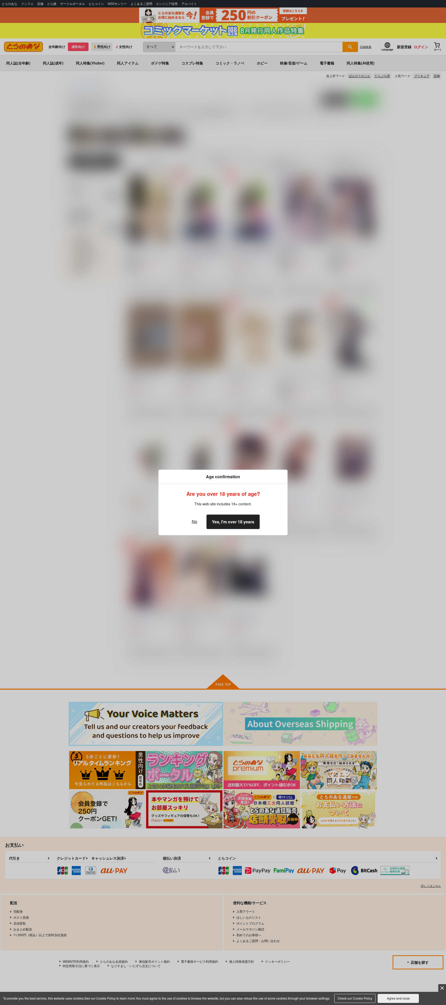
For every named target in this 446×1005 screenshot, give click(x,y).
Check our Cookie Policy (355, 998)
